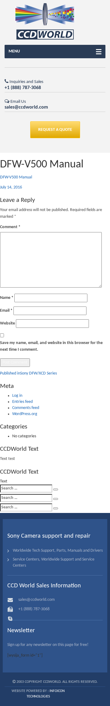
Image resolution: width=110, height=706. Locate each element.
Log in (17, 395)
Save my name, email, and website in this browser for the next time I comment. (51, 346)
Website (7, 323)
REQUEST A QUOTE (55, 129)
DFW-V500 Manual (16, 177)
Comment (10, 227)
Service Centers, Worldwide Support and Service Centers (53, 562)
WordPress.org (24, 414)
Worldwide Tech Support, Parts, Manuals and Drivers (58, 550)
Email (6, 310)
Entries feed (22, 402)
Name (6, 298)
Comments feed (25, 408)
